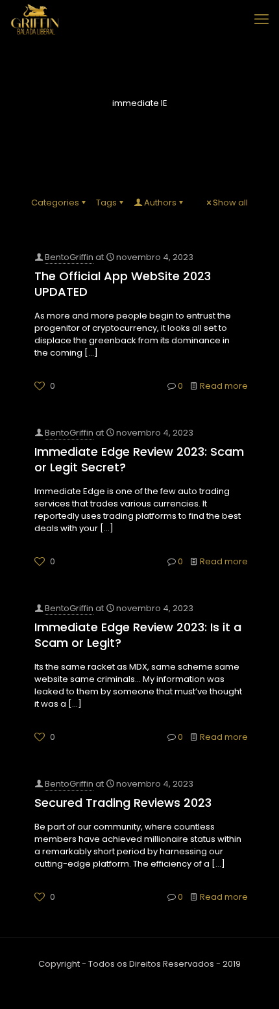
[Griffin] (35, 19)
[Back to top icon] (262, 990)
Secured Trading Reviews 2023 (123, 802)
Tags (106, 202)
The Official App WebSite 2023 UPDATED (122, 284)
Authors (160, 202)
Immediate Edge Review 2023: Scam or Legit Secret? (139, 459)
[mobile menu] (261, 19)
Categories (55, 202)
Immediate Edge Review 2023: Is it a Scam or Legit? (137, 635)
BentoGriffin (69, 257)
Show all (230, 202)
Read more (224, 386)
